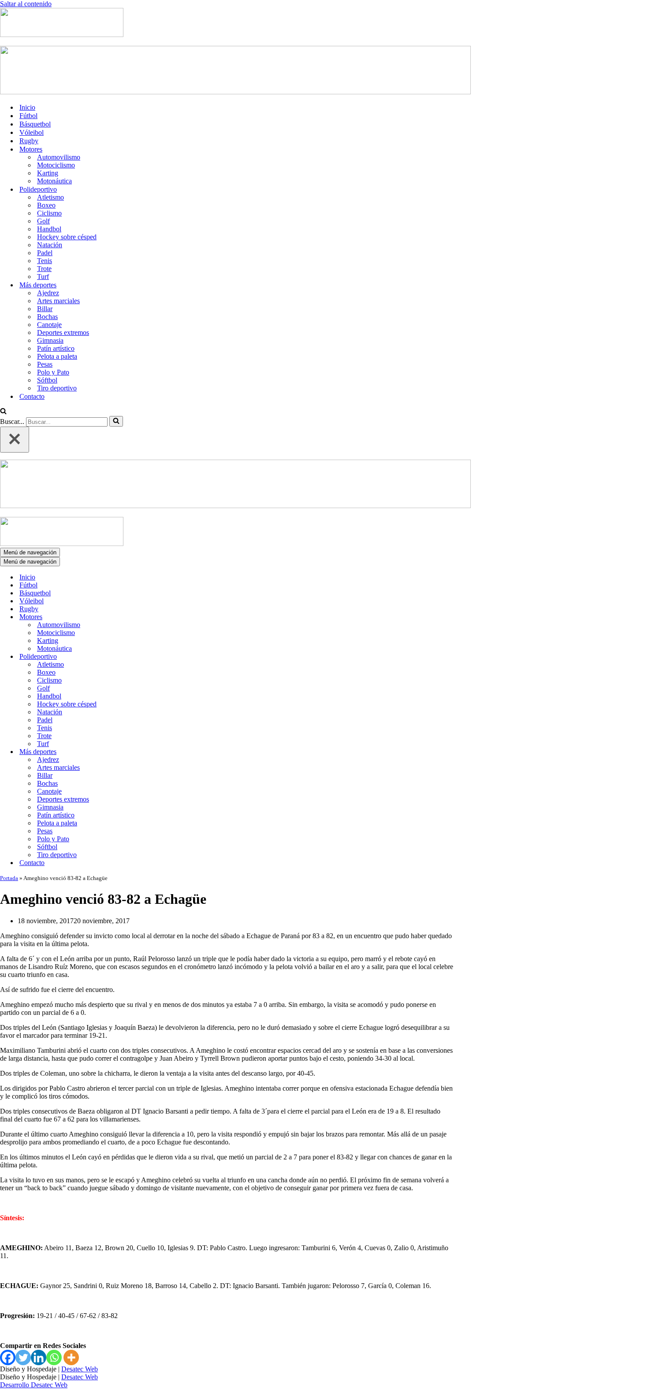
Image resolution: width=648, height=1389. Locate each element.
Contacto (32, 396)
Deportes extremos (63, 332)
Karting (47, 173)
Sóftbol (47, 380)
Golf (43, 221)
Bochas (47, 316)
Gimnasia (50, 340)
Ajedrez (48, 293)
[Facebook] (7, 1357)
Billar (44, 308)
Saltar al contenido (26, 3)
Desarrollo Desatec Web (33, 1385)
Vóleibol (31, 132)
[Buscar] (3, 412)
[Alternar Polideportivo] (154, 657)
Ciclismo (49, 213)
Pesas (44, 364)
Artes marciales (58, 301)
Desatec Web (79, 1369)
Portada (9, 878)
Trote (44, 268)
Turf (43, 276)
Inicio (27, 107)
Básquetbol (35, 124)
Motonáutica (54, 181)
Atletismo (50, 197)
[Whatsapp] (54, 1357)
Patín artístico (55, 348)
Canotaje (49, 324)
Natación (49, 245)
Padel (44, 252)
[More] (71, 1357)
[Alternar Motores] (154, 617)
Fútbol (28, 115)
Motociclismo (56, 165)
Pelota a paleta (57, 356)
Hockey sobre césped (67, 237)
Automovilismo (58, 157)
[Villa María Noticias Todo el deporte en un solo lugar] (61, 34)
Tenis (44, 260)
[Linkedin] (38, 1357)
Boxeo (46, 205)
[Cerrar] (14, 440)
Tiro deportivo (57, 388)
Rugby (28, 141)
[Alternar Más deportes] (154, 752)
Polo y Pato (53, 372)
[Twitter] (23, 1357)
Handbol (49, 229)
